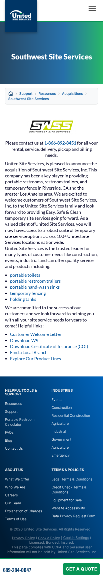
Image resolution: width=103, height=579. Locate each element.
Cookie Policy (49, 537)
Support (25, 93)
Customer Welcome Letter (36, 334)
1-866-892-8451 (60, 143)
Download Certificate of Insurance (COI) (49, 346)
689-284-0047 (17, 570)
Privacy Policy (23, 537)
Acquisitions (72, 93)
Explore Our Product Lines (35, 358)
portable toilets (25, 275)
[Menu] (92, 9)
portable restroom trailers (35, 281)
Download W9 (24, 340)
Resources (47, 93)
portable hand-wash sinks (35, 287)
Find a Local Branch (29, 352)
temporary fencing (28, 293)
